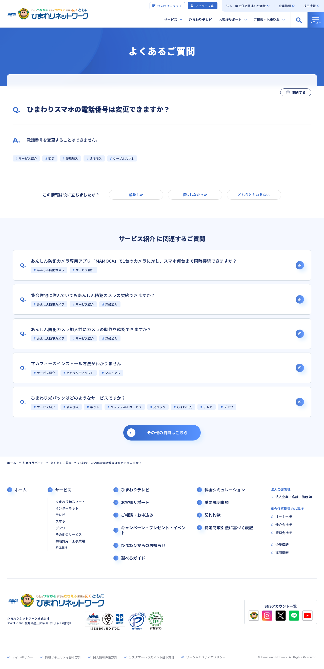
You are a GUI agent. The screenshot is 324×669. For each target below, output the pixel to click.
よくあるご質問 (61, 463)
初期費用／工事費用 (70, 541)
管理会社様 (283, 533)
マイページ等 (204, 6)
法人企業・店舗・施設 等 (293, 497)
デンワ (60, 528)
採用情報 (309, 6)
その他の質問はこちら (167, 432)
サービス (170, 19)
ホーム (11, 463)
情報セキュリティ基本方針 (63, 657)
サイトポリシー (22, 657)
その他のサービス (68, 535)
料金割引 (62, 547)
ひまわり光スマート (70, 502)
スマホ (60, 521)
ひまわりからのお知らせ (143, 545)
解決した (136, 194)
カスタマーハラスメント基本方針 (151, 657)
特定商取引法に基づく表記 (229, 527)
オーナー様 (283, 517)
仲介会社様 (283, 525)
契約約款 (213, 515)
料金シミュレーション (225, 489)
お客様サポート (230, 19)
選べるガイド (133, 558)
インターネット (66, 508)
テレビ (60, 515)
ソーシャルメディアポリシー (205, 657)
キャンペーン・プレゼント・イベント (153, 530)
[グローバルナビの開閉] (315, 20)
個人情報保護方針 (105, 657)
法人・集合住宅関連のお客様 (246, 6)
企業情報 (285, 6)
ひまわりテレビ (200, 19)
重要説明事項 (217, 502)
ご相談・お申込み (266, 19)
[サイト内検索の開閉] (299, 20)
